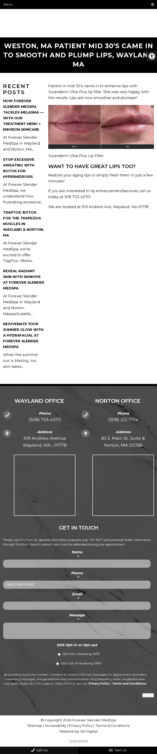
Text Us (120, 750)
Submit (148, 695)
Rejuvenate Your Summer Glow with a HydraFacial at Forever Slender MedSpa (23, 335)
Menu (7, 4)
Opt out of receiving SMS (81, 663)
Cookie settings (78, 741)
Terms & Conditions (112, 726)
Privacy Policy (99, 683)
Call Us (41, 750)
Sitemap (34, 726)
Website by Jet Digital (78, 731)
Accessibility (55, 726)
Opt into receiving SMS (81, 654)
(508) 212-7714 (123, 419)
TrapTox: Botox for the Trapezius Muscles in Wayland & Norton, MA (23, 223)
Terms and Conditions (129, 683)
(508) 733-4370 (45, 419)
